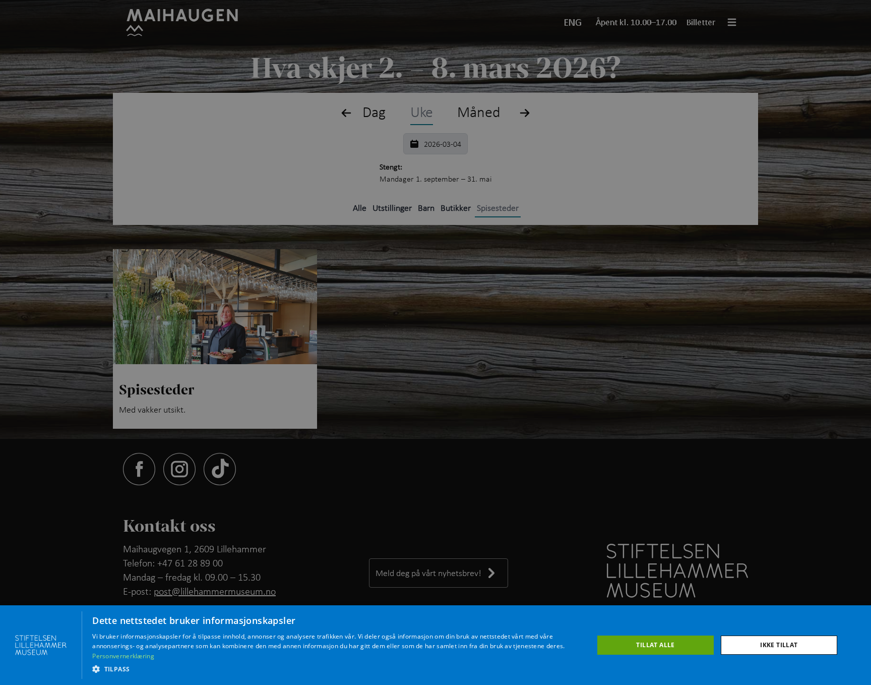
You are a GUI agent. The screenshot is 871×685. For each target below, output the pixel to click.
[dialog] (435, 645)
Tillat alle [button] (655, 645)
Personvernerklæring (123, 656)
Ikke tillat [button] (778, 645)
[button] (335, 669)
